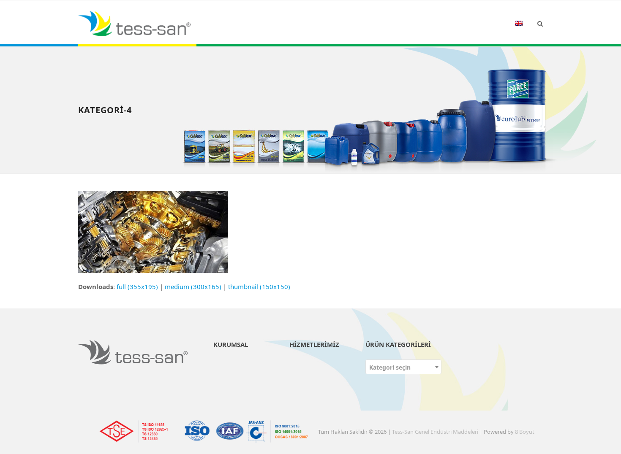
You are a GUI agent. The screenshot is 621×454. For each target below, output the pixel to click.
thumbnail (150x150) (259, 286)
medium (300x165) (193, 286)
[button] (540, 23)
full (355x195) (137, 286)
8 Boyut (524, 431)
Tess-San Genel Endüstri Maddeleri (435, 431)
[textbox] (403, 367)
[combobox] (403, 366)
